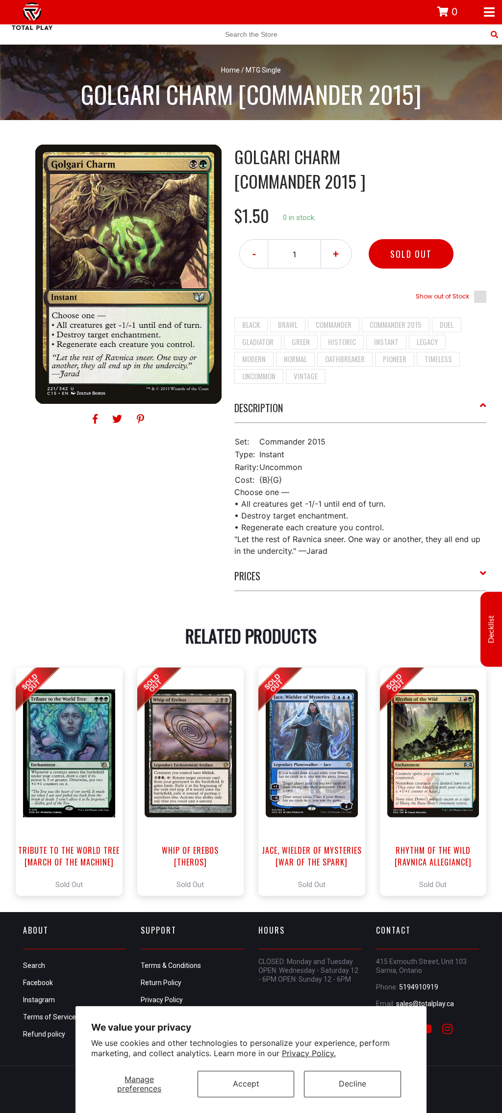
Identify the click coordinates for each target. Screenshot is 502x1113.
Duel (446, 324)
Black (251, 324)
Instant (386, 341)
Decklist (491, 629)
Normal (295, 358)
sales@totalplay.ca (425, 1004)
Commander (333, 324)
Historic (342, 341)
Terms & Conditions (171, 965)
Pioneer (394, 358)
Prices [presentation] (247, 576)
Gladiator (258, 341)
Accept (246, 1083)
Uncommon (259, 376)
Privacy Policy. (309, 1053)
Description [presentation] (258, 407)
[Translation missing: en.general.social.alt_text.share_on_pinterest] (140, 419)
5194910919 (418, 987)
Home (230, 70)
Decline (352, 1083)
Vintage (306, 376)
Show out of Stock (442, 296)
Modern (254, 358)
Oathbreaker (345, 358)
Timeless (438, 358)
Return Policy (161, 983)
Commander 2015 (396, 324)
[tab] (360, 411)
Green (301, 341)
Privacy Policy (162, 1000)
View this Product (73, 782)
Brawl (288, 324)
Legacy (427, 341)
